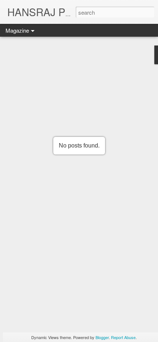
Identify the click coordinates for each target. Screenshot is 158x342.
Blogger (102, 337)
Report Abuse (123, 337)
